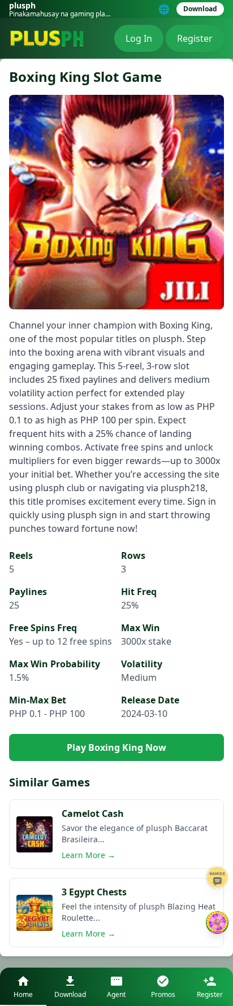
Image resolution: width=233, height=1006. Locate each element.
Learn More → (88, 855)
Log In (139, 38)
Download (200, 9)
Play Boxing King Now (116, 747)
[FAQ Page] (217, 877)
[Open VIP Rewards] (217, 922)
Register (195, 38)
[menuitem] (23, 986)
